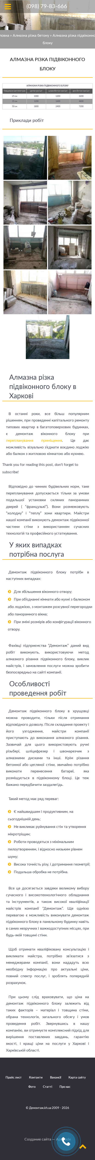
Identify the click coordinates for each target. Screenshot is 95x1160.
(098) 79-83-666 (47, 6)
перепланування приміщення (34, 440)
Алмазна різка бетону (31, 35)
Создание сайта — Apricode (47, 1139)
